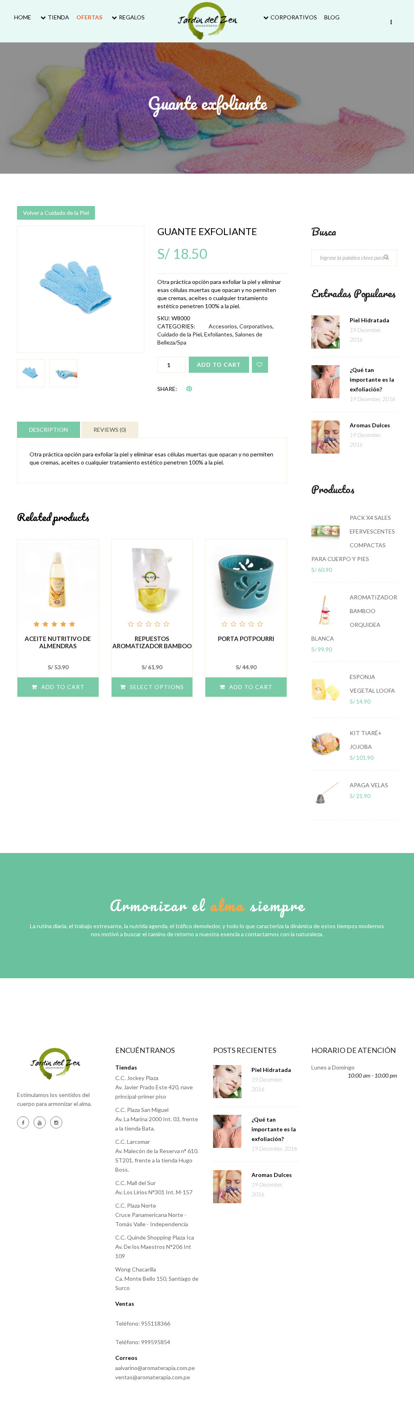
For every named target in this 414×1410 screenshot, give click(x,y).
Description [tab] (48, 429)
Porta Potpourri (246, 638)
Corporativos (293, 17)
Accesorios (223, 326)
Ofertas (89, 17)
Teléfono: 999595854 (142, 1342)
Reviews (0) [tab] (109, 429)
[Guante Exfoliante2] (80, 289)
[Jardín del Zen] (207, 21)
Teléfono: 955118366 (142, 1323)
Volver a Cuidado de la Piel (56, 212)
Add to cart (219, 364)
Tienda (58, 17)
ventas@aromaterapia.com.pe (152, 1377)
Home (22, 17)
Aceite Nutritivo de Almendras (58, 642)
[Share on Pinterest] (189, 388)
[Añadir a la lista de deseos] (260, 365)
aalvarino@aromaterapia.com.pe (155, 1367)
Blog (332, 17)
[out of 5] (58, 584)
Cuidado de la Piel (179, 334)
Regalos (132, 17)
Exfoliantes (218, 334)
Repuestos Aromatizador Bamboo (152, 642)
